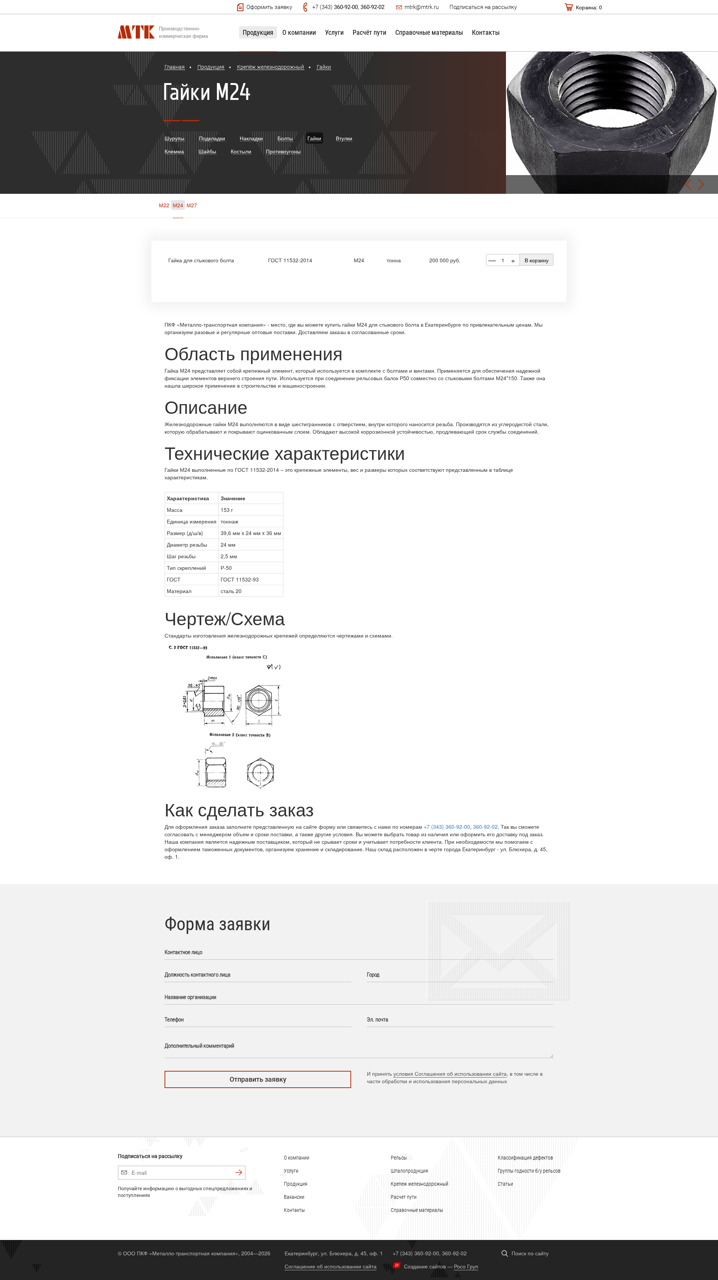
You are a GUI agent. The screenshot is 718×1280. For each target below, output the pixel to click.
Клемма (174, 151)
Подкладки (212, 138)
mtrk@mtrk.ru (422, 7)
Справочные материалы (429, 32)
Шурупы (174, 138)
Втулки (344, 138)
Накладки (251, 138)
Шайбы (207, 151)
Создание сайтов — (441, 1266)
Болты (285, 138)
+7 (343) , (348, 7)
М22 (164, 205)
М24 (178, 205)
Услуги (334, 32)
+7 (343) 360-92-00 (447, 826)
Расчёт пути (369, 32)
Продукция (258, 32)
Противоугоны (283, 151)
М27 (192, 205)
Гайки (314, 138)
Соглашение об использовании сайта (331, 1266)
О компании (299, 32)
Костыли (241, 151)
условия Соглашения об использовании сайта (450, 1073)
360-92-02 (485, 826)
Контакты (486, 32)
